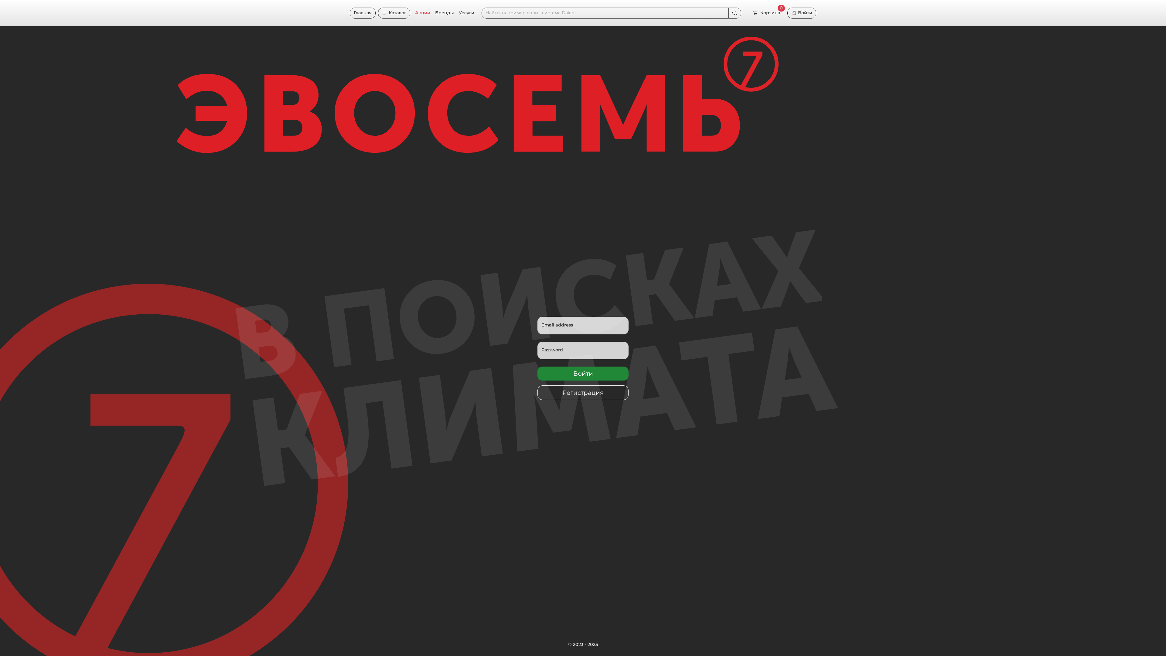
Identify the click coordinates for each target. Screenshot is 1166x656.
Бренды (444, 12)
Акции (422, 12)
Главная (363, 12)
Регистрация (583, 392)
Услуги (466, 12)
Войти (805, 12)
